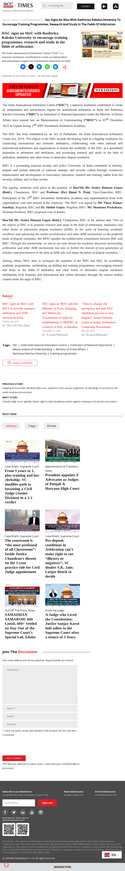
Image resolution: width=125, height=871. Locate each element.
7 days (32, 426)
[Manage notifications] (6, 864)
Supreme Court (29, 466)
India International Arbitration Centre (44, 345)
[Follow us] (4, 812)
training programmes (63, 353)
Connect (85, 6)
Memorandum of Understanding (32, 349)
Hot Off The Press (16, 610)
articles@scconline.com (106, 795)
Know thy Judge (54, 610)
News (48, 471)
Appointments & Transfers (61, 466)
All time (51, 426)
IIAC (15, 345)
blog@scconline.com (73, 795)
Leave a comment (22, 362)
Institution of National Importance (91, 345)
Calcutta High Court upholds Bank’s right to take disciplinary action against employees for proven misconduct (59, 399)
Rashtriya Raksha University (30, 353)
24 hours (11, 426)
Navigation (62, 867)
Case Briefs (12, 466)
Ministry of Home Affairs (71, 349)
